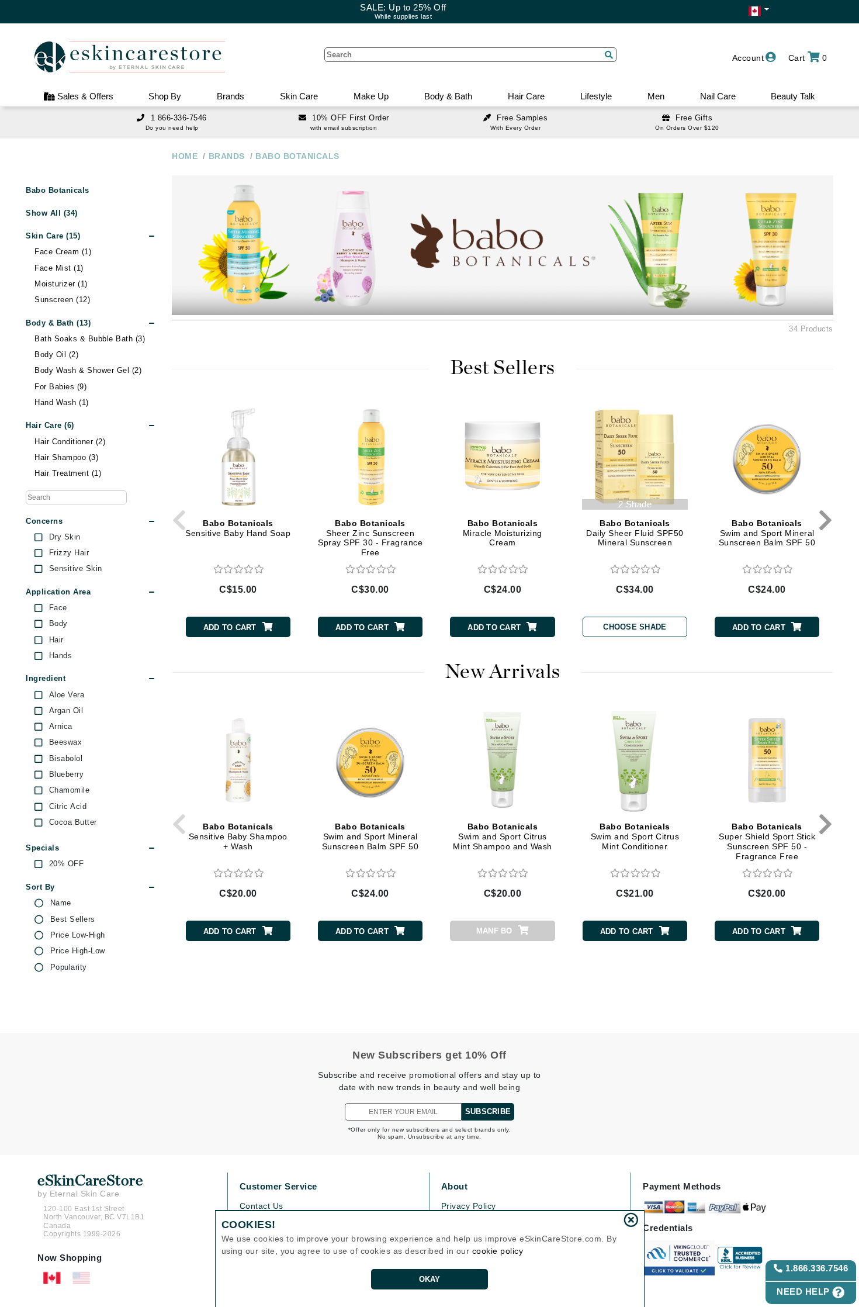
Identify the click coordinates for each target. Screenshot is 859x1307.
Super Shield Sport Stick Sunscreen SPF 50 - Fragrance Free (767, 841)
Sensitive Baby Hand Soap (237, 528)
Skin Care (299, 96)
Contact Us (261, 1206)
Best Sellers (72, 919)
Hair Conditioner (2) (69, 441)
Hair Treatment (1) (67, 473)
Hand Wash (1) (61, 402)
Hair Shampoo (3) (66, 457)
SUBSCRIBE (488, 1111)
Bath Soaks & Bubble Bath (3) (89, 338)
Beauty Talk (793, 96)
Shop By (164, 96)
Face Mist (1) (59, 268)
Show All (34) (52, 213)
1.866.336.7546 (815, 1268)
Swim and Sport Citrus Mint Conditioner (635, 836)
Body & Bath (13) (58, 323)
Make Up (371, 96)
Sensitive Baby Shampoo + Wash (238, 836)
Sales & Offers (84, 96)
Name (60, 903)
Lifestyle (596, 96)
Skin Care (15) (53, 235)
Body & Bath (448, 96)
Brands (230, 96)
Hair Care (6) (50, 425)
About (454, 1186)
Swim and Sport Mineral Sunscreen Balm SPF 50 (767, 533)
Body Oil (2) (56, 354)
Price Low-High (77, 935)
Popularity (68, 967)
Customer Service (278, 1186)
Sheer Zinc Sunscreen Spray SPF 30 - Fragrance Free (370, 537)
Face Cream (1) (62, 251)
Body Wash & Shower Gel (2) (87, 370)
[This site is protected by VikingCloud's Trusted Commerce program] (679, 1257)
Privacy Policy (468, 1206)
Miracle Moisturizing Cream (502, 533)
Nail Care (718, 96)
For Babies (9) (60, 386)
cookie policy (498, 1251)
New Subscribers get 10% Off (429, 1055)
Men (655, 96)
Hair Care (526, 96)
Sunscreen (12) (62, 299)
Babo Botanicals (57, 190)
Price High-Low (77, 951)
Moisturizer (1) (61, 283)
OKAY (430, 1279)
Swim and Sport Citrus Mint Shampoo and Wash (502, 836)
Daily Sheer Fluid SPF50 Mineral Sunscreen (635, 533)
